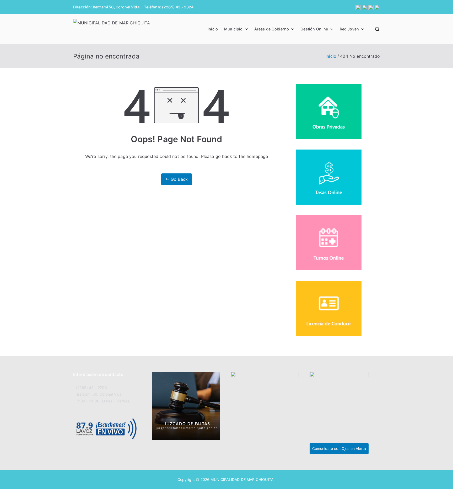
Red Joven (349, 29)
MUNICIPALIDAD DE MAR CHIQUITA (242, 479)
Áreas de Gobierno (271, 29)
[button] (245, 29)
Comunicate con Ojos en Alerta (339, 448)
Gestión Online (314, 29)
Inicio (213, 29)
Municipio (233, 29)
